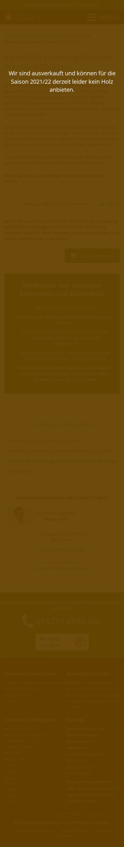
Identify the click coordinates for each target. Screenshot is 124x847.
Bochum (9, 802)
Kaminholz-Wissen (76, 831)
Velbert (9, 796)
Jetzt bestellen (96, 255)
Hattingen (11, 790)
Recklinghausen (15, 759)
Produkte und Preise (46, 36)
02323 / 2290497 (79, 766)
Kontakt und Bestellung (20, 689)
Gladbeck (10, 765)
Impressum (65, 835)
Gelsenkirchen (14, 741)
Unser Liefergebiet (17, 728)
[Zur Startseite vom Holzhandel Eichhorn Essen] (25, 16)
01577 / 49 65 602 (84, 5)
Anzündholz (20, 471)
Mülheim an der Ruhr (18, 747)
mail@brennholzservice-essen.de (62, 568)
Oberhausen (12, 753)
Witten (9, 783)
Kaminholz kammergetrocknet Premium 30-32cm (47, 38)
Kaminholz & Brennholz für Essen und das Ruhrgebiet (41, 683)
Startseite (13, 36)
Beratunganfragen (50, 641)
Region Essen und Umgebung (24, 735)
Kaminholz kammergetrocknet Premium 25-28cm (61, 451)
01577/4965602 (79, 773)
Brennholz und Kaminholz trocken (44, 441)
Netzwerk (104, 831)
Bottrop (9, 771)
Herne (8, 777)
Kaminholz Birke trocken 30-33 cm (89, 689)
